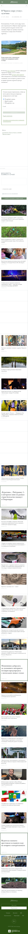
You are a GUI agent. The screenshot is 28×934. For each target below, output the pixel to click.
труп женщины (11, 70)
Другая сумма (9, 101)
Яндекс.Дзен (16, 915)
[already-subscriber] (14, 116)
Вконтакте (15, 913)
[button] (14, 112)
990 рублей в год (9, 103)
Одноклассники (7, 915)
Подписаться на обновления (10, 193)
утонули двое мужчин (18, 74)
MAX (21, 913)
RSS (23, 915)
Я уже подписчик (7, 116)
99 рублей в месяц (10, 99)
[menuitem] (8, 913)
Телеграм (8, 913)
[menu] (14, 198)
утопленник (5, 132)
